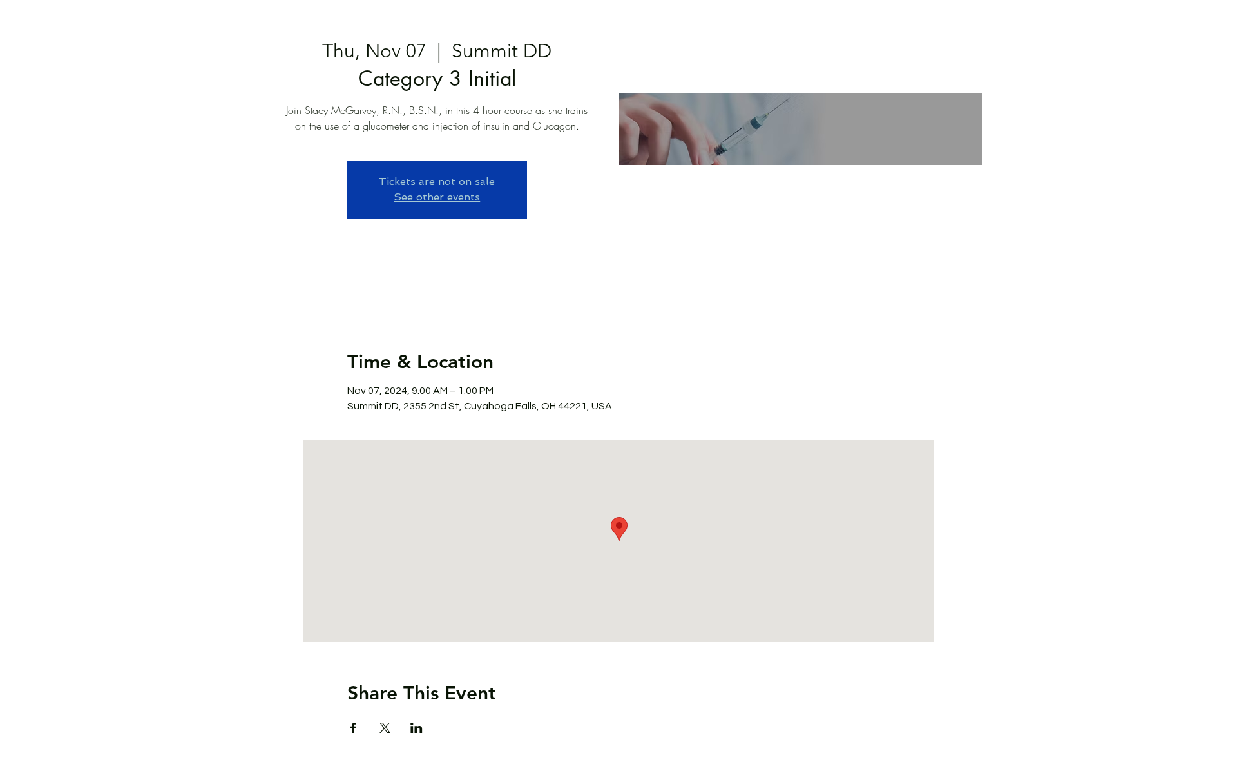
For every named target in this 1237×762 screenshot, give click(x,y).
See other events (437, 197)
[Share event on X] (385, 728)
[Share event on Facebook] (353, 728)
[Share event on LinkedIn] (416, 728)
